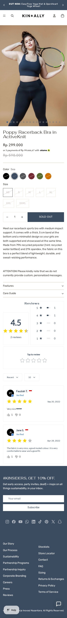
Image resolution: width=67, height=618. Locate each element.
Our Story (8, 543)
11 (40, 122)
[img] (15, 331)
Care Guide (9, 293)
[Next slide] (63, 5)
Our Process (10, 550)
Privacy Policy (46, 585)
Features (8, 285)
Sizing (41, 572)
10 (36, 122)
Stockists (43, 546)
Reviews (8, 595)
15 (53, 122)
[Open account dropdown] (54, 16)
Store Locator (46, 553)
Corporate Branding (14, 575)
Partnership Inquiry (14, 569)
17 (59, 122)
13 (46, 122)
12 (43, 122)
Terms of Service (48, 592)
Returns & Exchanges (51, 579)
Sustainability (11, 556)
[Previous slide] (4, 5)
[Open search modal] (12, 16)
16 (56, 122)
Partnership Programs (16, 563)
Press (6, 588)
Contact (43, 559)
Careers (7, 582)
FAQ (40, 566)
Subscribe (33, 507)
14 (49, 122)
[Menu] (4, 15)
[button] (47, 307)
